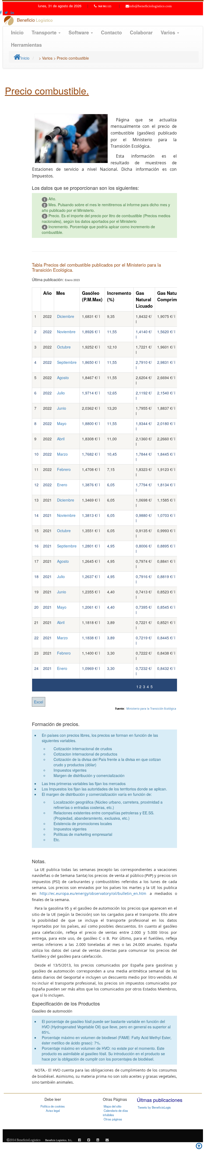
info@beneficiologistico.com (150, 6)
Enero (62, 484)
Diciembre (65, 316)
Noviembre (66, 331)
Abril (61, 438)
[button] (6, 12)
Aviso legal (53, 1110)
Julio (61, 392)
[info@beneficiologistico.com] (107, 1139)
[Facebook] (79, 1139)
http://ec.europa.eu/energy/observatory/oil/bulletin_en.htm (93, 893)
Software (79, 32)
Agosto (63, 377)
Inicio (17, 32)
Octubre (64, 347)
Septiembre (67, 362)
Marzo (62, 454)
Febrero (64, 469)
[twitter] (88, 1139)
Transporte (45, 32)
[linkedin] (98, 1139)
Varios (168, 32)
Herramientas (26, 44)
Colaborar (141, 32)
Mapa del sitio (112, 1106)
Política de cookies (52, 1106)
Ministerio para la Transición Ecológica (151, 708)
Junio (61, 408)
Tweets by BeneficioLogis (154, 1107)
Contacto (111, 32)
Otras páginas (113, 1119)
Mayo (61, 423)
